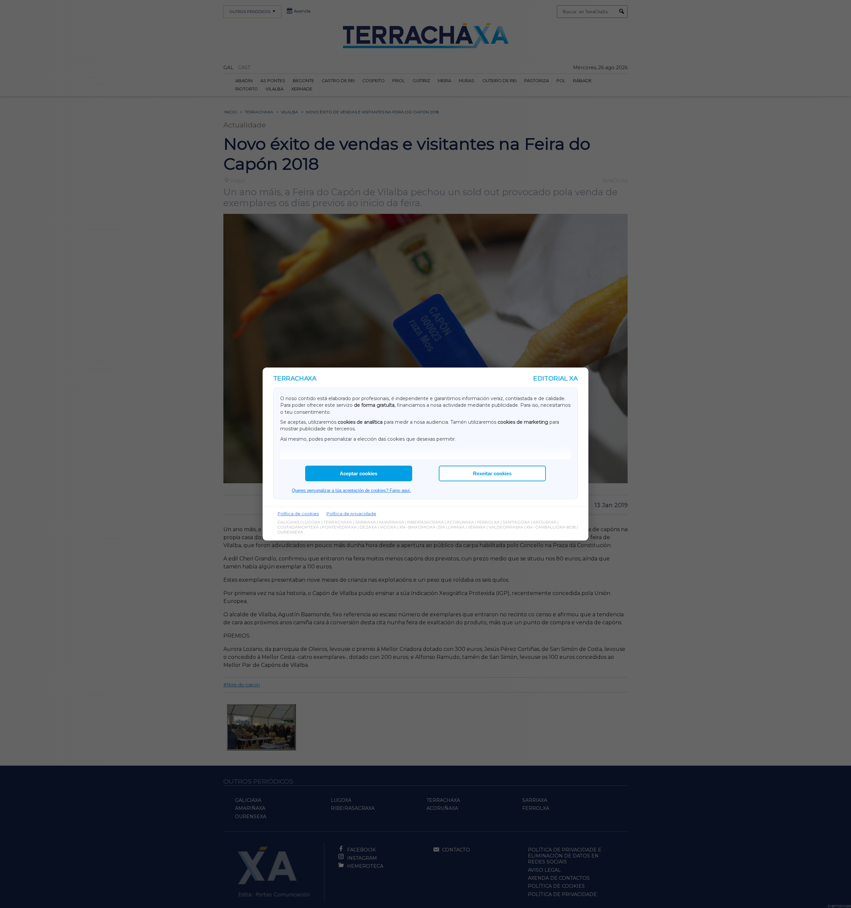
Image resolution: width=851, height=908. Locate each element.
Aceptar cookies (358, 473)
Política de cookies (298, 513)
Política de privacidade (351, 513)
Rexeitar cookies (492, 473)
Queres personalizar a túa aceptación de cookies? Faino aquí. (351, 490)
